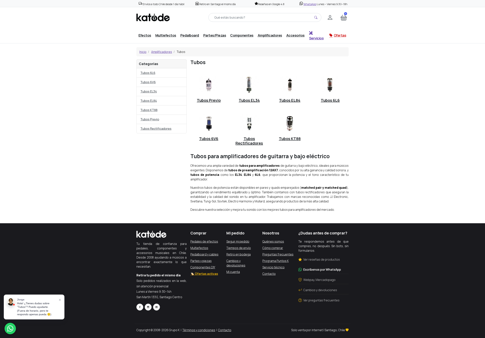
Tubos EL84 (148, 101)
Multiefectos (199, 248)
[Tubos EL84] (289, 85)
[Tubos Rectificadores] (249, 123)
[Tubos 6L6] (330, 85)
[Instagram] (148, 307)
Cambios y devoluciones (320, 290)
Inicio (142, 52)
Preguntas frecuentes (277, 254)
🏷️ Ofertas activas (204, 274)
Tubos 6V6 (148, 82)
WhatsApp (310, 4)
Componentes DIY (202, 267)
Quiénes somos (273, 241)
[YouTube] (156, 307)
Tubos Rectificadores (155, 129)
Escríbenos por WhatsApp (322, 269)
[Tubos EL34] (249, 85)
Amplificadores (161, 52)
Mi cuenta (233, 272)
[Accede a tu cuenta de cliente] (330, 17)
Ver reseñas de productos (321, 259)
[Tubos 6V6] (208, 123)
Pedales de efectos (204, 241)
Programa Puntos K (275, 261)
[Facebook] (139, 307)
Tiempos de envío (238, 248)
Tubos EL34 (148, 91)
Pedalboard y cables (204, 254)
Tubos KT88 (148, 110)
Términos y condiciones (198, 330)
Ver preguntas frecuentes (321, 300)
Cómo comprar (272, 248)
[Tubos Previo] (208, 85)
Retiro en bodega (238, 254)
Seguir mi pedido (237, 241)
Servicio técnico (273, 267)
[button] (344, 17)
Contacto (269, 274)
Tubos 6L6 (147, 73)
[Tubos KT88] (289, 123)
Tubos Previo (149, 119)
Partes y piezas (201, 261)
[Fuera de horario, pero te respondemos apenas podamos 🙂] (10, 328)
